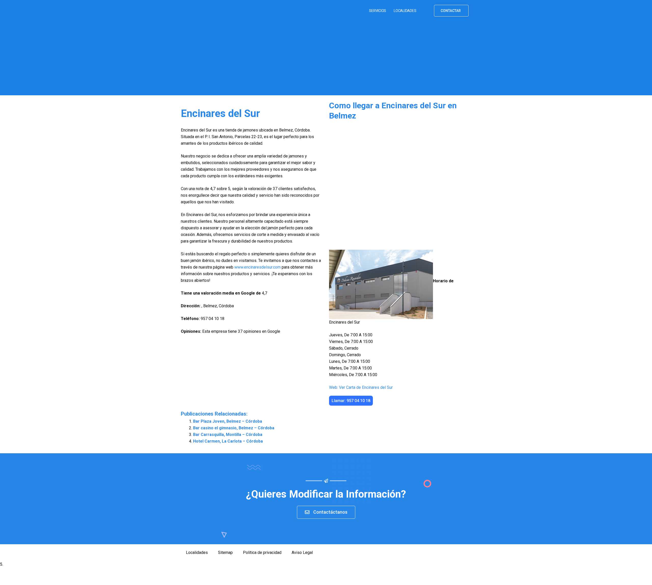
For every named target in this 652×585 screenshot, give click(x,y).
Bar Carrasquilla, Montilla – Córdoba (227, 434)
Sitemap (225, 552)
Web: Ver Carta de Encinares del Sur (361, 387)
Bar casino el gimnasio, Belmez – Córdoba (233, 428)
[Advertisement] (326, 59)
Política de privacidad (262, 552)
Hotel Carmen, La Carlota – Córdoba (228, 441)
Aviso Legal (302, 552)
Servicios (377, 11)
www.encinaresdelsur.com (257, 267)
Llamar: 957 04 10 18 (351, 400)
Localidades (405, 11)
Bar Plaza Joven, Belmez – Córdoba (227, 421)
